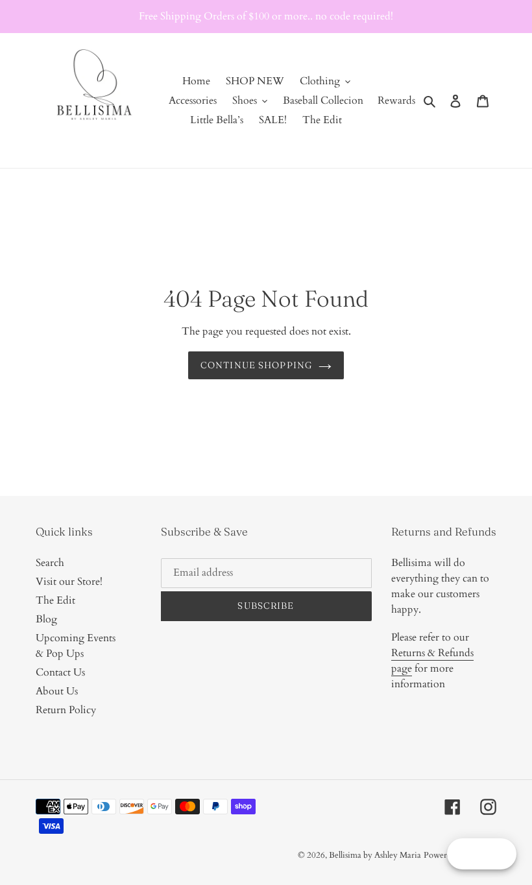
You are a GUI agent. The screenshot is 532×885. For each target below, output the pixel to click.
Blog (46, 619)
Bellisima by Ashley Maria (375, 855)
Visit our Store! (69, 581)
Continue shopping (256, 365)
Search (50, 563)
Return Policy (66, 710)
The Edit (55, 600)
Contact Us (60, 672)
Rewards (396, 100)
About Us (57, 691)
